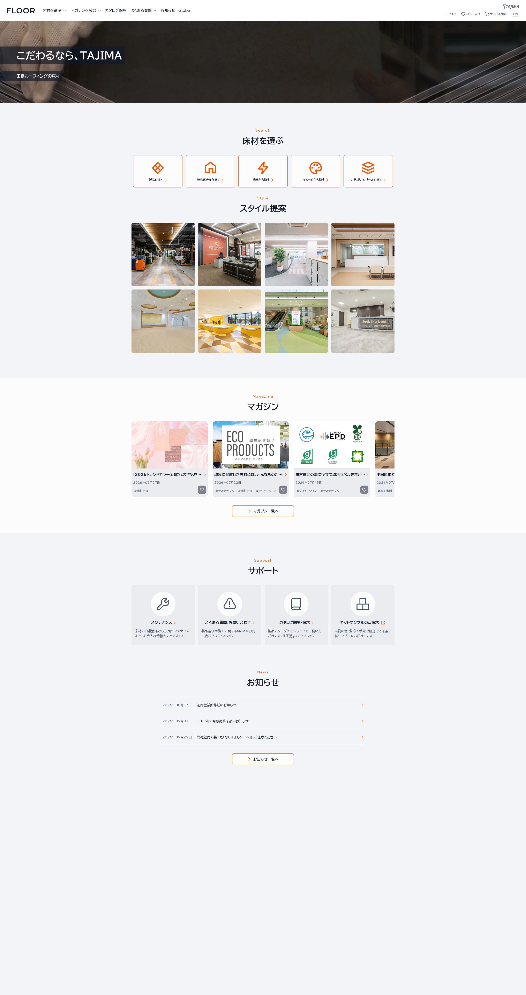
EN (515, 14)
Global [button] (184, 10)
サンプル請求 (498, 14)
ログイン (451, 14)
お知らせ (168, 10)
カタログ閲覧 (115, 10)
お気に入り (473, 14)
